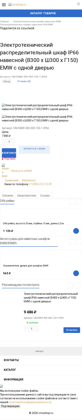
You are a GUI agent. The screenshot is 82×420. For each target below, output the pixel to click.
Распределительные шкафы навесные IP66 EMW (26, 24)
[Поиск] (62, 4)
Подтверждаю (10, 406)
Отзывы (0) (24, 81)
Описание (7, 195)
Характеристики (26, 195)
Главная (4, 21)
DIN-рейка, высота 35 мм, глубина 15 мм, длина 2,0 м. (33, 223)
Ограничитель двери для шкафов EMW (25, 265)
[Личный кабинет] (69, 4)
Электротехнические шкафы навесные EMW (37, 21)
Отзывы (45, 195)
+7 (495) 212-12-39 (40, 184)
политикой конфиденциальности (30, 402)
